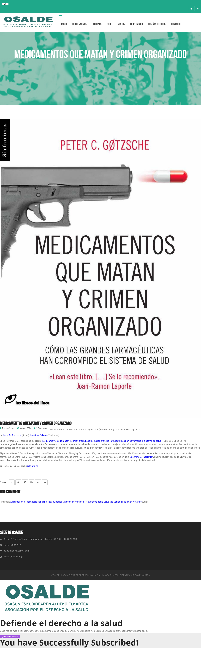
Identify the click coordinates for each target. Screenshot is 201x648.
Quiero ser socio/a (10, 636)
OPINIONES (96, 24)
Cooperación (136, 24)
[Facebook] (198, 9)
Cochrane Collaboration (141, 457)
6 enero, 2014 (25, 428)
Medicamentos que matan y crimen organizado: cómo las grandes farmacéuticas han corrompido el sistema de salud (101, 441)
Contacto (176, 24)
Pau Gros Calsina (38, 435)
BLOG (109, 24)
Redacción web (8, 428)
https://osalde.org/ (13, 556)
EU (5, 4)
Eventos (121, 24)
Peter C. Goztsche (12, 435)
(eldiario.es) (33, 466)
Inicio (64, 24)
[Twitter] (191, 9)
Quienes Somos (79, 24)
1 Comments (41, 428)
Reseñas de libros (157, 24)
